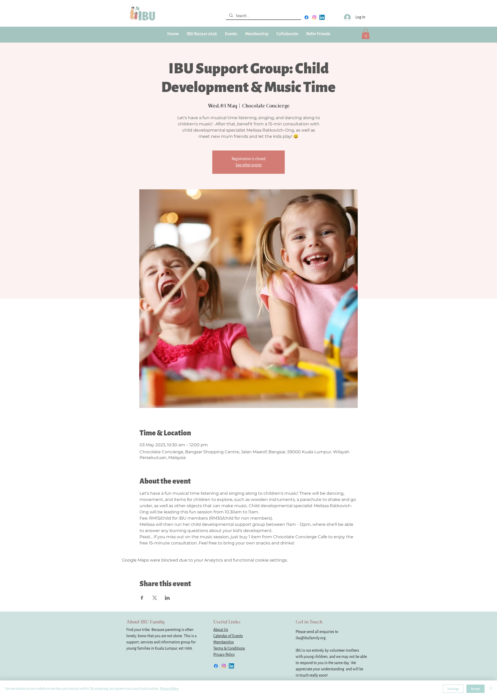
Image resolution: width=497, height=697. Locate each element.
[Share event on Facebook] (142, 598)
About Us (220, 629)
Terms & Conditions (229, 648)
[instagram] (314, 17)
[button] (256, 34)
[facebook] (306, 17)
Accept (475, 689)
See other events (249, 165)
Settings (453, 689)
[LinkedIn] (322, 17)
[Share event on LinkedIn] (167, 598)
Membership (223, 642)
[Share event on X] (154, 598)
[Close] (491, 689)
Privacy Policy (224, 654)
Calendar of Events (228, 636)
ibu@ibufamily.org (311, 638)
